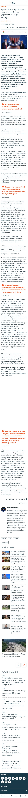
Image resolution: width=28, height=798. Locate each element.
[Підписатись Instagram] (16, 778)
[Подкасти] (20, 796)
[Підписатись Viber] (20, 778)
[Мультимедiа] (15, 796)
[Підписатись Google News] (6, 778)
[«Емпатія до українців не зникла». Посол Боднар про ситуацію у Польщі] (6, 553)
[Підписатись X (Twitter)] (9, 778)
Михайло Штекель (6, 21)
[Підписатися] (9, 781)
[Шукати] (25, 796)
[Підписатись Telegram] (24, 778)
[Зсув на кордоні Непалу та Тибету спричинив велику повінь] (14, 645)
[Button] (10, 28)
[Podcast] (6, 781)
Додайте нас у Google (6, 796)
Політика (4, 6)
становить (20, 489)
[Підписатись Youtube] (13, 778)
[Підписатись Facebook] (2, 778)
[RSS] (2, 781)
